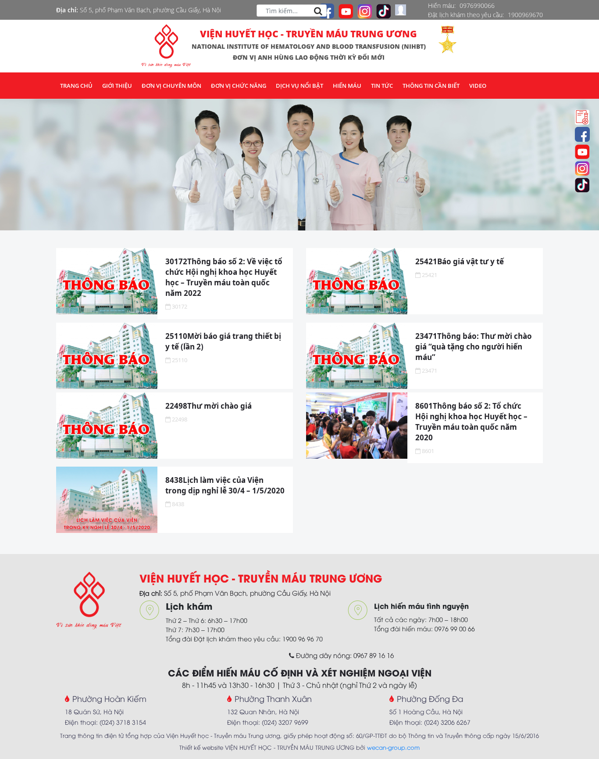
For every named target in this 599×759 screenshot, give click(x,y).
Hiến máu (347, 86)
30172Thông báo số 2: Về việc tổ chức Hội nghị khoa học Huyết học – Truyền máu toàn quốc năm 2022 (223, 277)
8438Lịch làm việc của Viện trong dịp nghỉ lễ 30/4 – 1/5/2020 (225, 485)
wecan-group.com (393, 747)
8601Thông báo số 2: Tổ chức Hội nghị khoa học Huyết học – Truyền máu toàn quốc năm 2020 (471, 421)
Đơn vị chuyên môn (171, 86)
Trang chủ (76, 86)
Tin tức (382, 86)
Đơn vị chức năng (238, 86)
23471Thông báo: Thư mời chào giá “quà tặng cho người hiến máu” (473, 346)
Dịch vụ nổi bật (299, 86)
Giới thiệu (117, 86)
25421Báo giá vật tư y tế (459, 261)
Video (477, 86)
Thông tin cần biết (431, 86)
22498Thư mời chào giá (208, 406)
